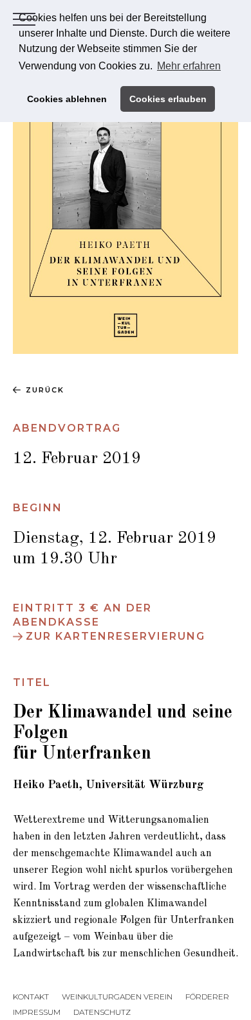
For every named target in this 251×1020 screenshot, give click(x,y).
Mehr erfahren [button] (189, 65)
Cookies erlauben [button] (168, 99)
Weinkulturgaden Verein (117, 996)
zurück (45, 389)
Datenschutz (102, 1012)
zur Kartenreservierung (115, 636)
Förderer (207, 996)
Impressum (36, 1012)
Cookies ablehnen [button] (67, 99)
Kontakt (31, 996)
